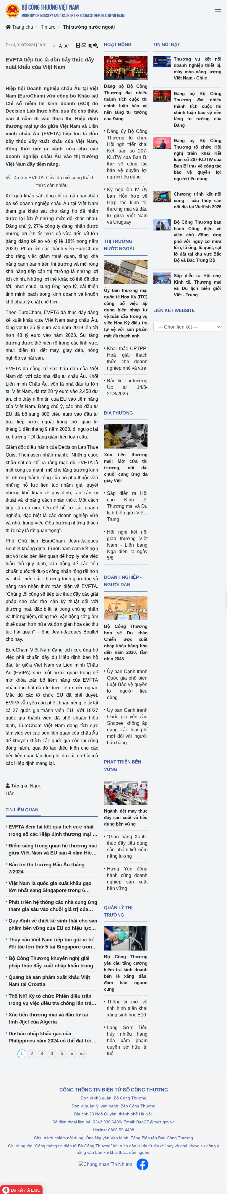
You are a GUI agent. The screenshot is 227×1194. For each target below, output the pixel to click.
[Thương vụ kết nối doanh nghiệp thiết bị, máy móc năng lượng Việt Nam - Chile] (163, 61)
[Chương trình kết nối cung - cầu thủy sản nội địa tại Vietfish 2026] (163, 196)
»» (82, 1053)
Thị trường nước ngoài (89, 27)
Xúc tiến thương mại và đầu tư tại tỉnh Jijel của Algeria (48, 1018)
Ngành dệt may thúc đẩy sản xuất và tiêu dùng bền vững (125, 817)
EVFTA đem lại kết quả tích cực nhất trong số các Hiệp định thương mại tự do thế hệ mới (53, 831)
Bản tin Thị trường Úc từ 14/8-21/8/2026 (127, 387)
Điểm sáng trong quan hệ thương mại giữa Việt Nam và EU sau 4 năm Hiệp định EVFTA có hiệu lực (53, 850)
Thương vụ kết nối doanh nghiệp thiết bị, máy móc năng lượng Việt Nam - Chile (197, 68)
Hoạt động (118, 44)
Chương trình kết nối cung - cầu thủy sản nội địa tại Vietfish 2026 (197, 200)
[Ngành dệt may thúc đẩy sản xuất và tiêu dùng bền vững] (125, 792)
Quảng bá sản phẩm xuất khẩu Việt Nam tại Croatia (49, 980)
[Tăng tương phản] (89, 45)
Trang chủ (22, 27)
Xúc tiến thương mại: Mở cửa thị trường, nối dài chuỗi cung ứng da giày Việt (125, 467)
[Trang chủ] (66, 10)
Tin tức (48, 27)
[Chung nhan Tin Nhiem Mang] (105, 1164)
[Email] (84, 45)
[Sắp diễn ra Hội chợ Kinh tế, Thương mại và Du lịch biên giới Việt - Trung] (163, 278)
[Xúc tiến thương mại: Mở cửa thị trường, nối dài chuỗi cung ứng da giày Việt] (125, 435)
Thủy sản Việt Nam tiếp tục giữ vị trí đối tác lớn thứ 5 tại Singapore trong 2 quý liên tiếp (52, 944)
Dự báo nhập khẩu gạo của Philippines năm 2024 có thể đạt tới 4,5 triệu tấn (50, 1038)
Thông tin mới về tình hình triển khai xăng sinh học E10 (127, 1008)
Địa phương (118, 412)
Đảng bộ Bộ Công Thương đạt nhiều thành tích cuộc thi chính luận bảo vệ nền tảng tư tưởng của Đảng (197, 109)
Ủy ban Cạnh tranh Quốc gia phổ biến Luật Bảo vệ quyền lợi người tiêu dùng (127, 684)
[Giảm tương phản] (95, 45)
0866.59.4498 (121, 1130)
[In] (78, 45)
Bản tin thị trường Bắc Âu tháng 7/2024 (47, 868)
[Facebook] (142, 1164)
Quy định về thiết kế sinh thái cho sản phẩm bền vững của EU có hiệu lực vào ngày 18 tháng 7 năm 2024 (53, 925)
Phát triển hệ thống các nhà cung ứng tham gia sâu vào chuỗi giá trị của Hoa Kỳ (53, 906)
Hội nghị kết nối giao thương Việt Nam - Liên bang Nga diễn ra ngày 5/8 (127, 545)
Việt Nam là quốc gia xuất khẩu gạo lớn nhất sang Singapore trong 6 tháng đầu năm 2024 (50, 887)
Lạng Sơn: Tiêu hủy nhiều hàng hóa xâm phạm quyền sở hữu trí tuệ (127, 1040)
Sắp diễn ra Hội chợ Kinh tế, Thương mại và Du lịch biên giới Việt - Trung (127, 506)
